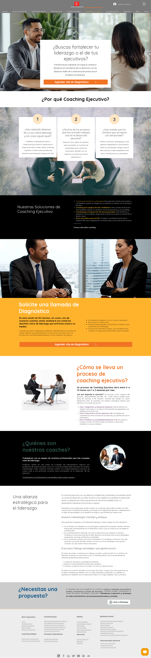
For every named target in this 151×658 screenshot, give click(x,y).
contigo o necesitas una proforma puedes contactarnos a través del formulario (98, 590)
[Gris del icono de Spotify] (83, 656)
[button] (144, 3)
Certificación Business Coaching (54, 629)
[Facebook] (63, 656)
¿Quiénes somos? (26, 624)
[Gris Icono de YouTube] (78, 656)
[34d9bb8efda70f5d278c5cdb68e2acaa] (59, 656)
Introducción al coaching (52, 631)
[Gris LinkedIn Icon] (68, 656)
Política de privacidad (28, 630)
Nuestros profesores (27, 626)
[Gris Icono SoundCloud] (88, 656)
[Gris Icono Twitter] (73, 656)
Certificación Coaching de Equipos (55, 627)
